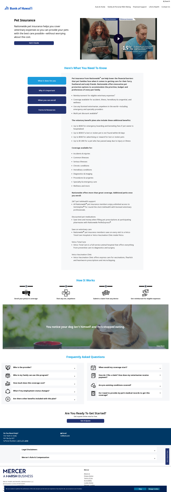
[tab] (44, 367)
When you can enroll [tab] (47, 100)
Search (167, 1)
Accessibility (88, 480)
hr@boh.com (65, 436)
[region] (85, 326)
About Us (87, 474)
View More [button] (160, 346)
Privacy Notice (88, 476)
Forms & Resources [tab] (46, 110)
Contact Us (166, 7)
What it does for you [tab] (47, 81)
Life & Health (154, 7)
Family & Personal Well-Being (119, 7)
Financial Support (140, 7)
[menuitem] (100, 7)
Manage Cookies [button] (154, 489)
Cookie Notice (88, 483)
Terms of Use (88, 478)
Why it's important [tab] (47, 90)
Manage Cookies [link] (89, 485)
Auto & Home (100, 7)
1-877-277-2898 (22, 441)
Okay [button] (140, 489)
